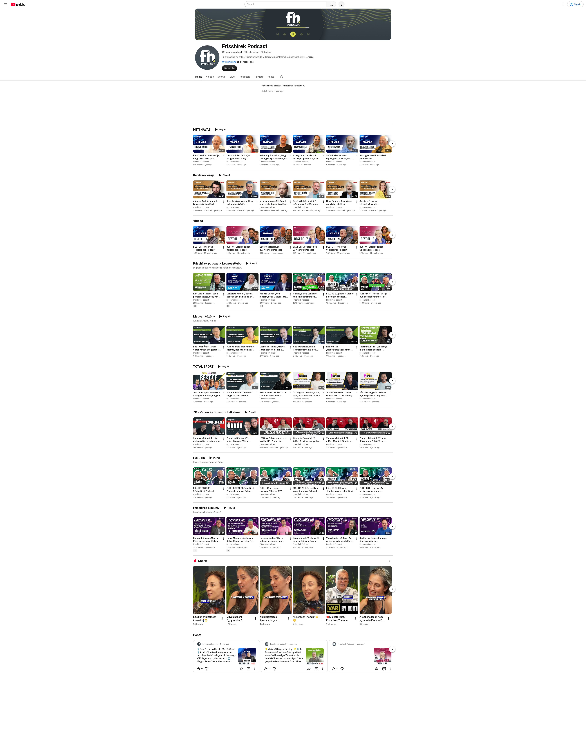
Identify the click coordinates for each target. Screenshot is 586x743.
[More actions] (224, 156)
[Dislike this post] (206, 668)
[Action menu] (255, 669)
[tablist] (293, 76)
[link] (226, 657)
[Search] (331, 4)
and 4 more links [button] (245, 62)
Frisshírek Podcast (201, 162)
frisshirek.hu (230, 62)
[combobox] (286, 4)
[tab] (198, 76)
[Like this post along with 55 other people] (266, 668)
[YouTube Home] (18, 4)
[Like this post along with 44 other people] (198, 668)
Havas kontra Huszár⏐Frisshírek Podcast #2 (283, 85)
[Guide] (5, 4)
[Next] (392, 144)
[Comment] (249, 669)
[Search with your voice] (341, 4)
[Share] (241, 669)
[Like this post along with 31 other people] (333, 668)
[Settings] (563, 4)
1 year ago (224, 644)
